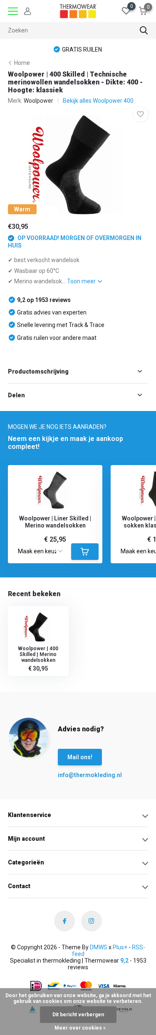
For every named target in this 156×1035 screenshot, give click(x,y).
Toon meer (82, 281)
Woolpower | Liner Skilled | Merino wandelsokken (55, 522)
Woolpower (38, 100)
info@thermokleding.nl (74, 775)
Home (22, 62)
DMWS (98, 947)
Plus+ (120, 947)
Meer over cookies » (80, 1028)
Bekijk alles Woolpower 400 (98, 100)
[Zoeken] (144, 30)
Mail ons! (79, 757)
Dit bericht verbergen (78, 1015)
